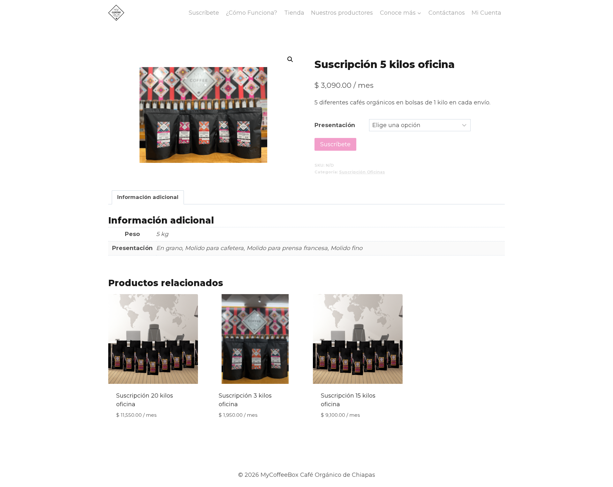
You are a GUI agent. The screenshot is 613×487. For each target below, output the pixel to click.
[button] (290, 59)
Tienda (294, 12)
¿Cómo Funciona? (251, 12)
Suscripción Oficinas (362, 172)
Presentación (334, 125)
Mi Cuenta (486, 12)
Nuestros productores (342, 12)
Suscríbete (204, 12)
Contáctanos (446, 12)
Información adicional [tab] (147, 197)
